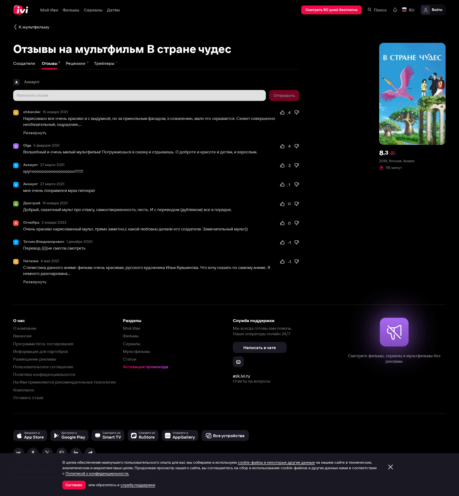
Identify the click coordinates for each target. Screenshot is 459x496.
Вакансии (22, 336)
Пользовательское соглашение (43, 366)
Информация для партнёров (40, 351)
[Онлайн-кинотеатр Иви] (22, 10)
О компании (24, 328)
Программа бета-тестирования (43, 343)
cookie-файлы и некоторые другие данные (276, 462)
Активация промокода (145, 366)
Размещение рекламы (34, 359)
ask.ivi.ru (241, 376)
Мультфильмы (136, 351)
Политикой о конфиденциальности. (97, 473)
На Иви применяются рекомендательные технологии (64, 382)
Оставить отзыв (28, 397)
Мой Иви (131, 328)
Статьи (129, 359)
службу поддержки (137, 485)
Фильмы (131, 336)
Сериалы (131, 343)
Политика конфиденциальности (44, 374)
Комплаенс (23, 390)
